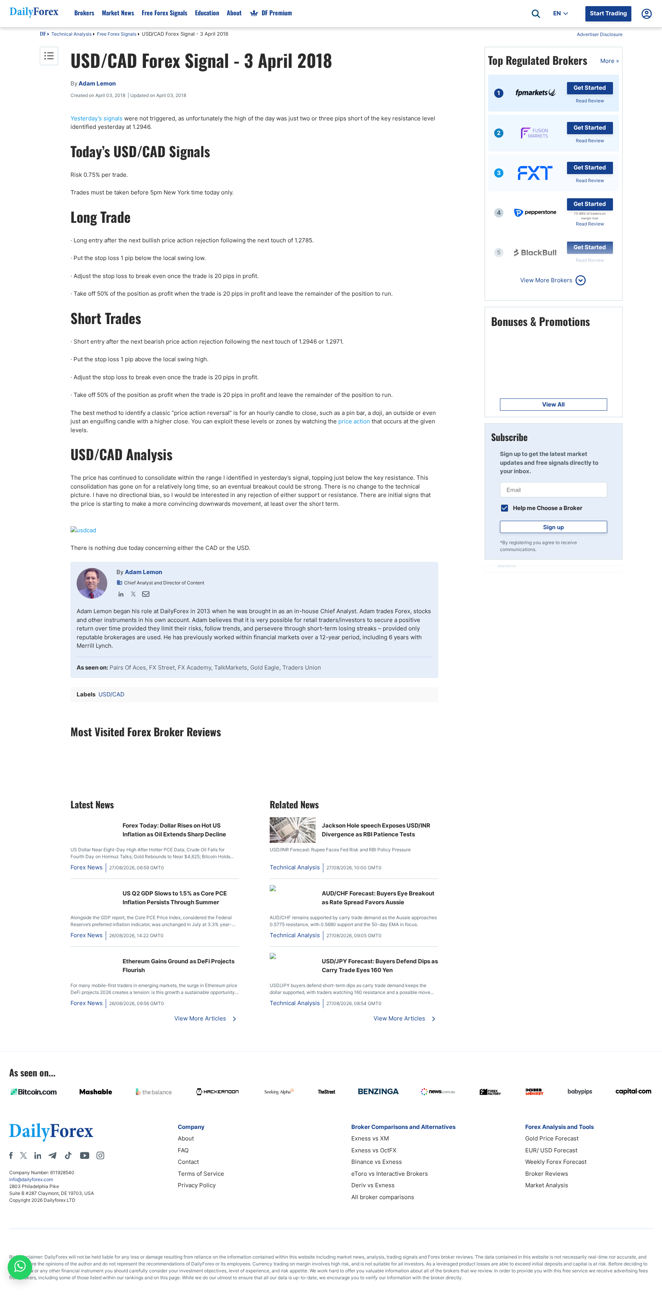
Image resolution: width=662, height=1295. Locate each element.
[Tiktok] (68, 1155)
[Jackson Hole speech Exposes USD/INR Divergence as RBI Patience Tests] (293, 840)
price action (354, 421)
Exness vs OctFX (374, 1150)
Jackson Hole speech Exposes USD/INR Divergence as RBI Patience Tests (376, 830)
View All (553, 404)
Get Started (590, 87)
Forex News (86, 867)
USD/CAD (111, 694)
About (234, 12)
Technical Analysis (71, 34)
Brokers (84, 12)
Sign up (553, 527)
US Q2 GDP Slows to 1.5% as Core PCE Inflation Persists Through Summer (175, 898)
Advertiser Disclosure (600, 34)
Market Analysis (546, 1185)
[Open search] (536, 13)
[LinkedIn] (121, 594)
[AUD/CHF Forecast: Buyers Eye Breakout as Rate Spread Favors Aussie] (293, 889)
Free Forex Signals (164, 12)
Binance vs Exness (376, 1161)
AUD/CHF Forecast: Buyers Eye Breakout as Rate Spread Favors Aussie (378, 898)
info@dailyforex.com (31, 1179)
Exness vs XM (370, 1138)
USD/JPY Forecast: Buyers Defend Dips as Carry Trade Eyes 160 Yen (380, 966)
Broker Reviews (546, 1173)
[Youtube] (84, 1155)
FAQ (183, 1150)
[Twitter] (133, 594)
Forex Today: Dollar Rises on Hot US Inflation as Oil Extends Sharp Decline (174, 830)
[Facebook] (11, 1155)
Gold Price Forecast (551, 1138)
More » (609, 60)
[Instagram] (100, 1155)
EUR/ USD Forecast (551, 1150)
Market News (118, 12)
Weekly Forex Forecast (556, 1161)
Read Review (590, 101)
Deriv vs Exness (373, 1185)
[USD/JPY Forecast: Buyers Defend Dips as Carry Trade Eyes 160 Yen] (293, 957)
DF (43, 34)
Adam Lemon (143, 572)
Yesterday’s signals (96, 118)
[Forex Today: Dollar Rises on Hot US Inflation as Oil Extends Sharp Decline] (93, 821)
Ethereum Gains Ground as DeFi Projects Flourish (178, 966)
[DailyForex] (51, 1132)
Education (207, 12)
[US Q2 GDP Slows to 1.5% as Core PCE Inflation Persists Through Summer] (93, 889)
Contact (188, 1161)
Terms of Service (201, 1173)
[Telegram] (52, 1155)
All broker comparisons (382, 1197)
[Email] (145, 594)
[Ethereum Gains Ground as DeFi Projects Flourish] (93, 957)
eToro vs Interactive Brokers (389, 1173)
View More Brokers (546, 280)
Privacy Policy (197, 1185)
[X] (23, 1155)
